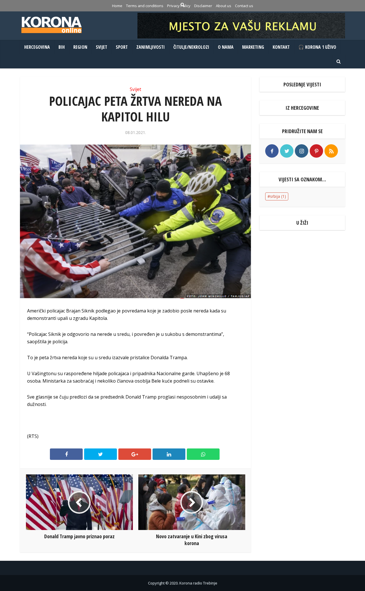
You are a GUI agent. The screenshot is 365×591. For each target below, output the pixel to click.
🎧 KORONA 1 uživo (317, 47)
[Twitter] (286, 151)
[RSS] (331, 151)
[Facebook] (272, 151)
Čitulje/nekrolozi (191, 47)
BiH (61, 47)
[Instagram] (301, 151)
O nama (226, 47)
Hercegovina (37, 47)
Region (80, 47)
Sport (122, 47)
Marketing (253, 47)
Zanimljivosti (150, 47)
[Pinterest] (316, 151)
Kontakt (281, 47)
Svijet (101, 47)
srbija (278, 196)
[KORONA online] (51, 24)
